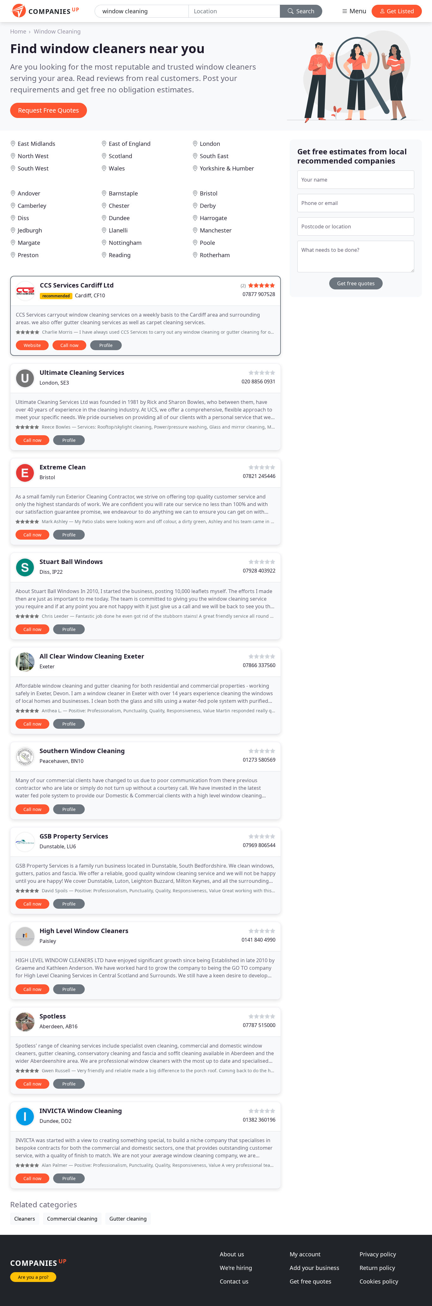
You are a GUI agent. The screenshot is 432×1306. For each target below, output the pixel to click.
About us (232, 1254)
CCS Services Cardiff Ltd (77, 285)
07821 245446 (259, 476)
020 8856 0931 (258, 381)
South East (214, 156)
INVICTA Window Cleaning (81, 1110)
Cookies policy (379, 1281)
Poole (207, 242)
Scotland (120, 156)
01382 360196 (259, 1119)
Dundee (119, 218)
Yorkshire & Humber (227, 168)
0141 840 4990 (258, 939)
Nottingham (125, 242)
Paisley (48, 941)
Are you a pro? (33, 1277)
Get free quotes (356, 283)
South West (33, 168)
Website (32, 345)
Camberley (32, 205)
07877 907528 (259, 294)
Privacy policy (378, 1254)
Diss (23, 218)
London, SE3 (54, 382)
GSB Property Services (74, 836)
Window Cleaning (57, 31)
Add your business (314, 1268)
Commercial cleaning (72, 1218)
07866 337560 (259, 665)
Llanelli (118, 230)
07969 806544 (259, 845)
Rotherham (215, 255)
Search (304, 11)
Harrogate (213, 218)
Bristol (209, 193)
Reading (120, 255)
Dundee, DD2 (55, 1120)
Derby (208, 205)
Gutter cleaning (128, 1218)
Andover (29, 193)
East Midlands (36, 143)
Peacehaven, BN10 (61, 761)
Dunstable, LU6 (58, 846)
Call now (69, 345)
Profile (106, 345)
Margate (29, 242)
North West (33, 156)
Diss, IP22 (51, 571)
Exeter (47, 666)
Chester (119, 205)
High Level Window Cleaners (84, 930)
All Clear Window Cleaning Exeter (92, 656)
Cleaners (24, 1218)
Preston (28, 255)
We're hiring (236, 1268)
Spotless (53, 1016)
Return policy (377, 1268)
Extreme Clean (63, 467)
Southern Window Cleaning (82, 750)
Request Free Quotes (48, 110)
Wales (117, 168)
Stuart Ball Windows (71, 561)
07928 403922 (259, 570)
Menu (357, 11)
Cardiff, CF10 (90, 295)
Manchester (215, 230)
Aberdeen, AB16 (58, 1026)
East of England (130, 143)
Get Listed (399, 11)
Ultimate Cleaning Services (82, 372)
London (210, 143)
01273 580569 (259, 759)
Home (18, 31)
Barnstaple (123, 193)
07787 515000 (259, 1025)
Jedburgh (30, 230)
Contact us (234, 1281)
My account (305, 1254)
